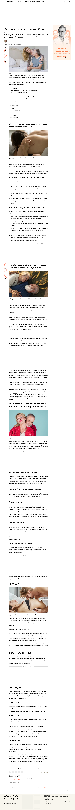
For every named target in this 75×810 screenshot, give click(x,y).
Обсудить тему (45, 41)
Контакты (6, 808)
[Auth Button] (70, 1)
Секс (20, 44)
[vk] (7, 799)
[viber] (15, 799)
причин (15, 393)
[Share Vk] (5, 47)
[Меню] (5, 1)
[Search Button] (67, 1)
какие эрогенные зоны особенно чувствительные (25, 507)
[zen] (11, 799)
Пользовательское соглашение (10, 803)
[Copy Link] (5, 57)
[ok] (13, 799)
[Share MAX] (5, 50)
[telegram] (9, 799)
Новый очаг (11, 1)
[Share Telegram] (5, 54)
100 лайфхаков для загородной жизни (12, 44)
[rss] (5, 799)
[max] (17, 799)
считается (35, 370)
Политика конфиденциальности (10, 805)
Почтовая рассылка (65, 1)
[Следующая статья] (37, 791)
